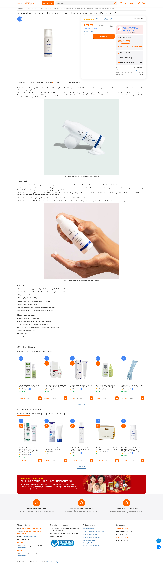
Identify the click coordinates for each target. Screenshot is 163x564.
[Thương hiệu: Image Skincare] (111, 25)
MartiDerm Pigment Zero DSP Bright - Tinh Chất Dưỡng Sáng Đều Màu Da (107, 448)
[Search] (115, 3)
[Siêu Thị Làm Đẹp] (28, 3)
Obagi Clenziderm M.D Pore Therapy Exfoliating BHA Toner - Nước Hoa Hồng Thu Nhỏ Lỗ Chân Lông (132, 449)
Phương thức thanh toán (90, 543)
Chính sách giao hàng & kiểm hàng (93, 531)
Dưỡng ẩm (21, 301)
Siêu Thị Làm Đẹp (52, 562)
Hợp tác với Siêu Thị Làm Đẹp (92, 546)
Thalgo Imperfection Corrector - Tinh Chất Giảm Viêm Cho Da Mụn (132, 386)
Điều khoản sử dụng (89, 540)
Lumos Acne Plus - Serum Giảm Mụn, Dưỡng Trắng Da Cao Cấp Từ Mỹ (55, 386)
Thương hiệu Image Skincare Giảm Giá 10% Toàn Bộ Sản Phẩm (130, 28)
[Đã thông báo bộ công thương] (62, 543)
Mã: (134, 19)
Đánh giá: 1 (99, 19)
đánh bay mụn (107, 88)
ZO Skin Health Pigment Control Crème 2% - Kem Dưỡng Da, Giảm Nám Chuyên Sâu (80, 449)
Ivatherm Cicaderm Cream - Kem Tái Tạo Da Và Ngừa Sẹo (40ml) (81, 386)
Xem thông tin (21, 547)
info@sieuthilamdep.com (28, 536)
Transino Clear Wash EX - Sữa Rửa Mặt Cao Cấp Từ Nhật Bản (55, 448)
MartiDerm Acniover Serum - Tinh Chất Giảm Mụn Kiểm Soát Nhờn (29, 386)
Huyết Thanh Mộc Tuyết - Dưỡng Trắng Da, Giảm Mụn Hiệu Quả (105, 386)
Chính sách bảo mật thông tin (91, 537)
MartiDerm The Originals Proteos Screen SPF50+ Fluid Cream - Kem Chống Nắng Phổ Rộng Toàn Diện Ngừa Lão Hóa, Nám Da (29, 450)
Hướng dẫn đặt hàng (89, 528)
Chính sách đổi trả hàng (90, 534)
